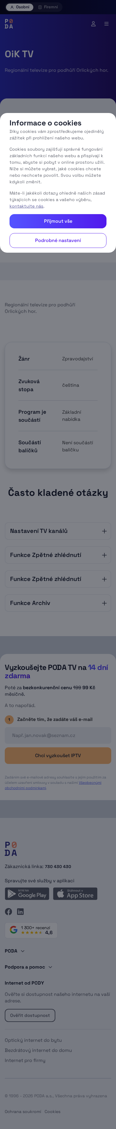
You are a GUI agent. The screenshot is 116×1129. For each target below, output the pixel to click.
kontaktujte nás (26, 206)
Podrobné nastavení (58, 240)
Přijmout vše (58, 221)
